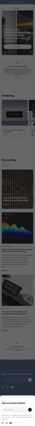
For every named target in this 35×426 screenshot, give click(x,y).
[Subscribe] (30, 410)
